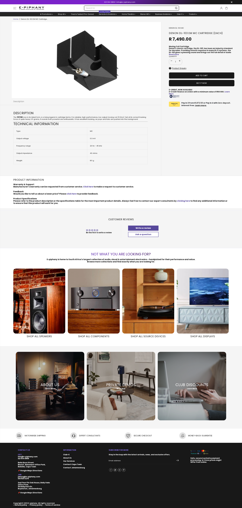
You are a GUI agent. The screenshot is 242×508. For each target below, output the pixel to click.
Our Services (69, 461)
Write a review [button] (143, 228)
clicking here (183, 201)
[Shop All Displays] (203, 301)
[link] (207, 452)
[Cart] (226, 8)
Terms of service (52, 505)
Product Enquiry (179, 68)
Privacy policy (36, 505)
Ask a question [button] (143, 234)
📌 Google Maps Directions (30, 470)
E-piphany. (33, 503)
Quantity (173, 56)
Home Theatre (128, 14)
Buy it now (202, 83)
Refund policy (21, 505)
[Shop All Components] (94, 301)
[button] (14, 8)
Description (18, 101)
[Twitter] (115, 470)
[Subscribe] (177, 461)
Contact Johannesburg (74, 468)
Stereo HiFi (144, 14)
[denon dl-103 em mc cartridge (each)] (86, 60)
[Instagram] (119, 470)
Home (15, 19)
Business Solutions (163, 14)
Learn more (200, 105)
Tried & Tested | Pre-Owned (82, 14)
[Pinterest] (124, 470)
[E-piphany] (31, 8)
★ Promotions (46, 14)
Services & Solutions (107, 13)
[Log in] (221, 8)
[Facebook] (111, 470)
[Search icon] (176, 8)
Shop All (61, 14)
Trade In (192, 14)
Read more (174, 54)
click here (72, 193)
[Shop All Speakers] (39, 301)
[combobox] (131, 8)
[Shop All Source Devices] (148, 301)
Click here (88, 186)
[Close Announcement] (231, 2)
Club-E (180, 14)
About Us (67, 458)
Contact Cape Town (72, 464)
